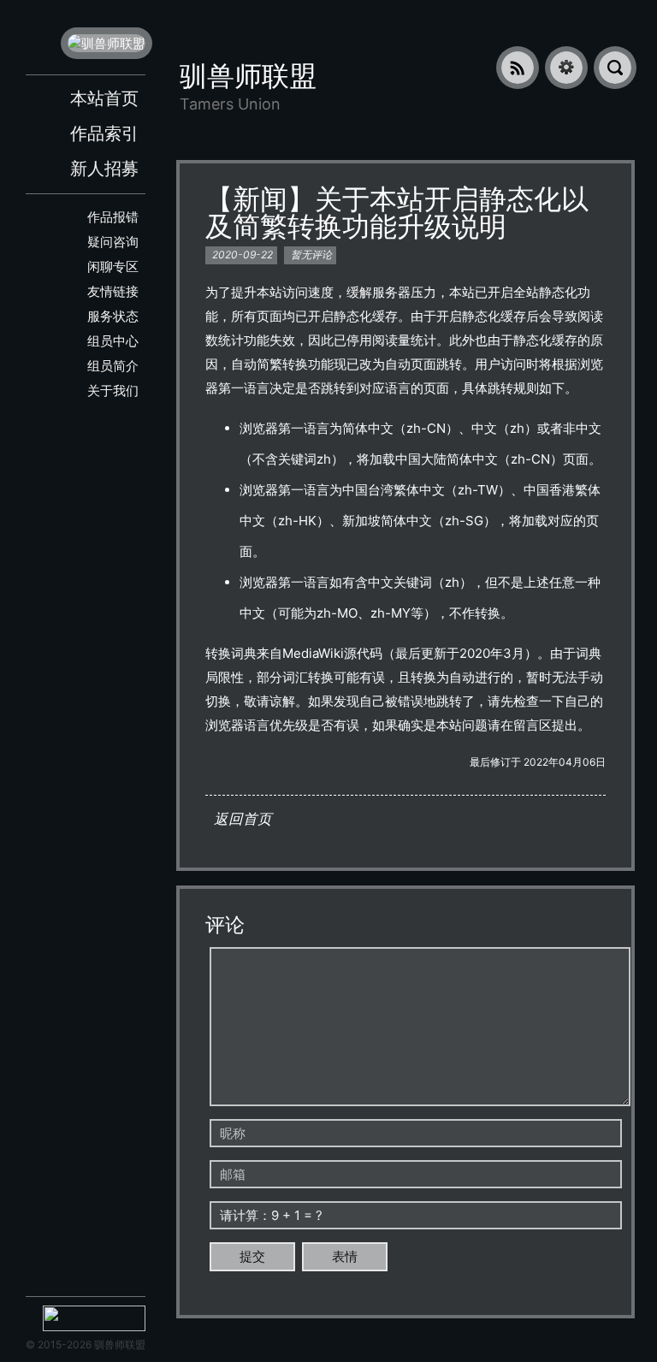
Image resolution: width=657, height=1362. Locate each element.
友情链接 (113, 291)
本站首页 (104, 98)
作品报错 (113, 217)
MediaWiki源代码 (332, 653)
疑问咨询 (113, 242)
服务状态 (113, 316)
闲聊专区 (113, 266)
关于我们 (113, 390)
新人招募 (104, 168)
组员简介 (113, 366)
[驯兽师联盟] (106, 43)
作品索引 (104, 133)
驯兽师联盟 (248, 75)
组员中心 (113, 341)
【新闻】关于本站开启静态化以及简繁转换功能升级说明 (397, 212)
